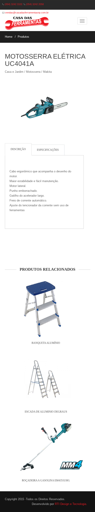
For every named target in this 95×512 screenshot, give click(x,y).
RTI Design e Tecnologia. (71, 504)
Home (8, 36)
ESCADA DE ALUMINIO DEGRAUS (46, 411)
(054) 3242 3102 (13, 4)
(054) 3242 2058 (35, 4)
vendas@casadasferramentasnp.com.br (27, 12)
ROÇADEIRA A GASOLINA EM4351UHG (46, 480)
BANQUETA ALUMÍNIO (46, 342)
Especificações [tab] (48, 149)
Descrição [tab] (18, 149)
